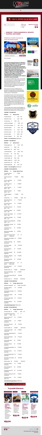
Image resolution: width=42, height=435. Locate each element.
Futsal (23, 391)
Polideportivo (12, 55)
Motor (15, 391)
